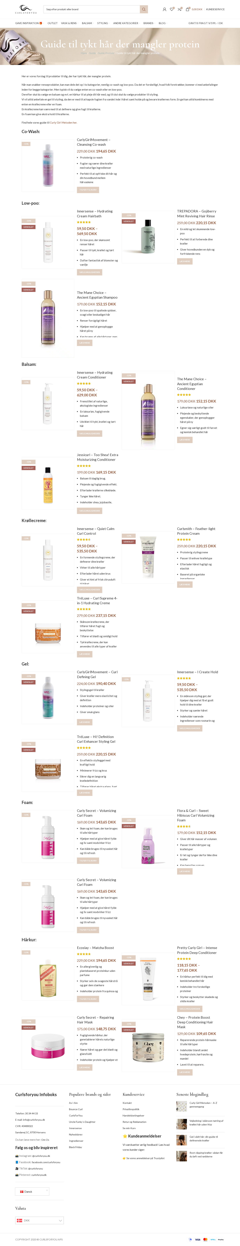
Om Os (45, 1139)
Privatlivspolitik (131, 1109)
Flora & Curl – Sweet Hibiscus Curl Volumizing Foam (195, 815)
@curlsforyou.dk (41, 1155)
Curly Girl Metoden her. (63, 122)
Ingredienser (76, 1140)
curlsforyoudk (39, 1174)
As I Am (73, 1102)
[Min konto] (164, 9)
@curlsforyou (35, 1168)
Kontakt (127, 1102)
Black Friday (75, 1147)
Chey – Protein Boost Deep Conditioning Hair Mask (195, 1022)
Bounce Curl (76, 1109)
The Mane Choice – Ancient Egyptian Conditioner (192, 384)
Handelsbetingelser (133, 1115)
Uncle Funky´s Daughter (82, 1121)
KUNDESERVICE (215, 9)
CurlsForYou (76, 1115)
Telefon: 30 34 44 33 (26, 1113)
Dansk (28, 1191)
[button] (88, 190)
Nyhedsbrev (75, 1134)
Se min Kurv (129, 1128)
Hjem (84, 53)
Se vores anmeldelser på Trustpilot (146, 1158)
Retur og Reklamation (134, 1121)
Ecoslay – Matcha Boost (95, 948)
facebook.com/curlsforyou (46, 1162)
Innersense (75, 1128)
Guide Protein (106, 53)
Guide (92, 53)
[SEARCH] (144, 9)
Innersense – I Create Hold (197, 672)
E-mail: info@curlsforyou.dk (30, 1119)
